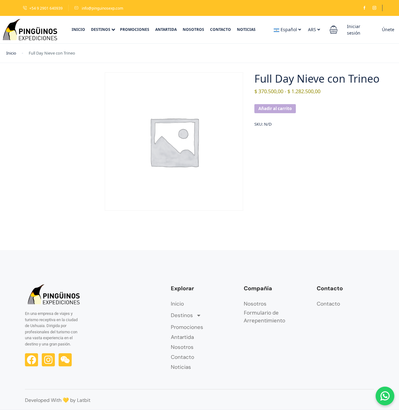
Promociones (134, 29)
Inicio (78, 29)
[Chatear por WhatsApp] (385, 396)
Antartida (166, 29)
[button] (333, 30)
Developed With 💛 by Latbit (57, 400)
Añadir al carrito (275, 108)
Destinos (100, 29)
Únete (388, 29)
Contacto (220, 29)
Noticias (246, 29)
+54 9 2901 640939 (46, 8)
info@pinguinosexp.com (102, 8)
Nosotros (193, 29)
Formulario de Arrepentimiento (264, 316)
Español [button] (288, 29)
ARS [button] (312, 29)
